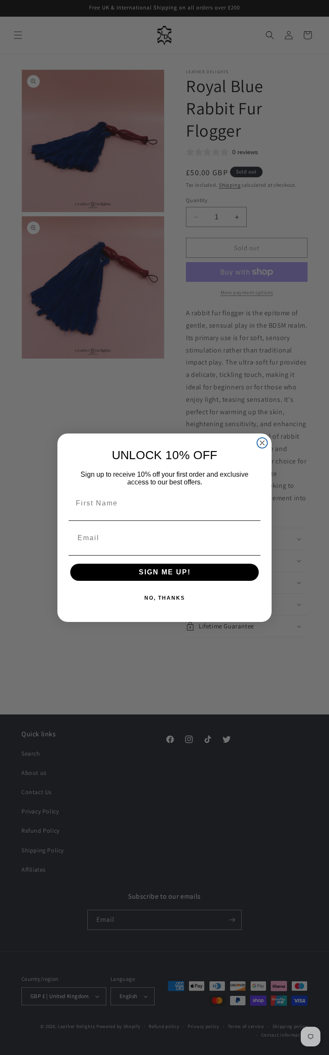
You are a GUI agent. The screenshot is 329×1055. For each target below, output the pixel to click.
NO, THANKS (164, 598)
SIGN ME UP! (165, 572)
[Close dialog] (262, 443)
